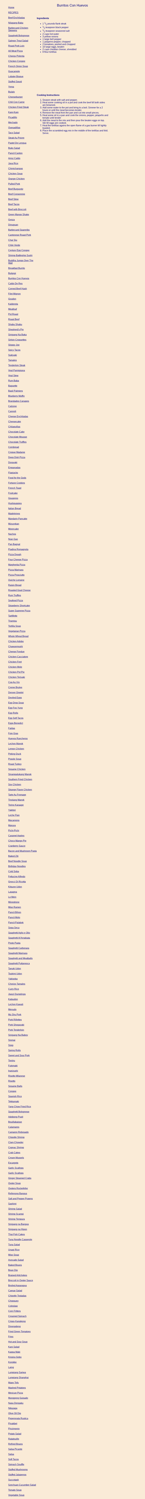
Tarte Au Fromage (17, 795)
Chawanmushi (15, 646)
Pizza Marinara (15, 570)
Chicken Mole (15, 667)
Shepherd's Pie (16, 329)
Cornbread (13, 447)
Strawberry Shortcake (19, 605)
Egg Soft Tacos (15, 718)
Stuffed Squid (15, 81)
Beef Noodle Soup (17, 861)
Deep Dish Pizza (16, 457)
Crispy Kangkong (17, 1321)
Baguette (12, 386)
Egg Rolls (13, 713)
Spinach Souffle (16, 1464)
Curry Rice (13, 989)
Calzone (12, 406)
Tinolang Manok (16, 800)
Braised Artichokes (17, 1275)
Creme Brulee (15, 687)
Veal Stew (13, 375)
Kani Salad (13, 1347)
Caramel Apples (16, 835)
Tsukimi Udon (15, 973)
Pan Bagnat (14, 544)
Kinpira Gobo (15, 1357)
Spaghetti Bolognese (18, 35)
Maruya (12, 825)
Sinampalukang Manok (19, 774)
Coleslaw (13, 1306)
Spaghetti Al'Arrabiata (19, 938)
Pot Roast (13, 314)
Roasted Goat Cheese (19, 590)
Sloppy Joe (14, 345)
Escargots (13, 1163)
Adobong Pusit (15, 1117)
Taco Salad (14, 132)
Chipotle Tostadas (17, 1296)
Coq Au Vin (14, 682)
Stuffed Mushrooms (18, 1469)
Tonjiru (11, 1060)
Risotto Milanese (16, 1076)
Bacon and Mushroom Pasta (22, 851)
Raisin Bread (14, 585)
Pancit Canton (15, 153)
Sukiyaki (12, 355)
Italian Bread (14, 508)
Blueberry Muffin (16, 396)
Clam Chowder (15, 1142)
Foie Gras (13, 733)
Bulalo (11, 92)
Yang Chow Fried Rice (19, 1106)
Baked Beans (15, 1265)
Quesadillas (14, 127)
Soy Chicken (14, 784)
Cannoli (12, 411)
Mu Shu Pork (14, 1014)
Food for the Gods (17, 478)
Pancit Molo (14, 917)
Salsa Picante (15, 1449)
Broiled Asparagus (17, 1285)
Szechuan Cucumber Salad (22, 1485)
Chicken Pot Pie (16, 672)
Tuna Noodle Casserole (20, 1239)
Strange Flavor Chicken (20, 789)
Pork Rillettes (15, 1019)
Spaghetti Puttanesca (19, 963)
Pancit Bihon (14, 912)
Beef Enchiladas (16, 17)
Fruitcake (13, 493)
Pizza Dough (14, 554)
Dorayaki (12, 462)
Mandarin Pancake (17, 518)
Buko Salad (14, 148)
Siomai (11, 1040)
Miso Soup (13, 1255)
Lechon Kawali (15, 1004)
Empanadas (14, 467)
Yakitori (12, 810)
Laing (11, 1367)
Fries (10, 1336)
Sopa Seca (13, 927)
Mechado (13, 122)
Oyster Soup (14, 1183)
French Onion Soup (18, 66)
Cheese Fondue (16, 651)
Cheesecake (14, 421)
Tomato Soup (15, 1490)
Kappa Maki (14, 1352)
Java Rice (13, 163)
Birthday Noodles (17, 866)
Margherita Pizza (16, 564)
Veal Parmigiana (16, 370)
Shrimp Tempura (16, 1219)
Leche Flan (14, 815)
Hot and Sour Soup (17, 1342)
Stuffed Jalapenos (17, 1474)
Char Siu (12, 240)
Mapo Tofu (13, 1382)
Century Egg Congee (18, 250)
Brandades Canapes (18, 401)
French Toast (14, 488)
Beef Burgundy (15, 189)
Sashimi (12, 1203)
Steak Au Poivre (16, 138)
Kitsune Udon (15, 887)
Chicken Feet (15, 662)
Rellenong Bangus (17, 1193)
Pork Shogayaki (16, 1025)
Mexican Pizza (15, 1393)
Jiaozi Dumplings (17, 994)
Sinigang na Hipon (17, 1229)
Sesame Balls (15, 1086)
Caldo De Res (15, 283)
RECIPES (13, 12)
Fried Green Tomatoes (19, 1331)
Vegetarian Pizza (16, 631)
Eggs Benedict (15, 723)
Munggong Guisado (18, 1398)
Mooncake (13, 529)
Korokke (12, 1362)
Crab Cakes (14, 1152)
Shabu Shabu (15, 324)
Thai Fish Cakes (16, 1234)
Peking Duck (14, 754)
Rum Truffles (14, 595)
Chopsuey (13, 1301)
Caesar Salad (15, 1290)
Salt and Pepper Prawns (20, 1198)
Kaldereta (13, 304)
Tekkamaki (13, 1101)
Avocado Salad (16, 1260)
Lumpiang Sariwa (17, 1372)
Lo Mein (12, 897)
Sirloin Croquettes (17, 340)
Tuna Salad (14, 1244)
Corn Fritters (14, 1311)
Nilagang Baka (15, 23)
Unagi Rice (14, 1250)
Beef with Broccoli (17, 209)
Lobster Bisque (15, 76)
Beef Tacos (13, 204)
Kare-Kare (13, 112)
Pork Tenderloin (16, 1030)
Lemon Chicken (16, 749)
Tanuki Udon (14, 968)
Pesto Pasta (14, 943)
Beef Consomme (16, 194)
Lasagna (12, 892)
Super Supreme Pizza (19, 610)
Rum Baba (13, 380)
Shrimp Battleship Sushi (20, 255)
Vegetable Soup (16, 1495)
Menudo (12, 1009)
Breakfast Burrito (16, 268)
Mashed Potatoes (17, 1388)
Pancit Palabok (16, 922)
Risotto (11, 1081)
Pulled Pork (14, 184)
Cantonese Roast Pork (19, 235)
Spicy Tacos (14, 350)
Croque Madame (16, 452)
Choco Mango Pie (17, 841)
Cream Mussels (16, 1157)
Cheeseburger (15, 97)
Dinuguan (13, 225)
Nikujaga (12, 1408)
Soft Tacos (13, 1459)
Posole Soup (14, 759)
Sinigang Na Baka (17, 334)
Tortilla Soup (14, 626)
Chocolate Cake (16, 432)
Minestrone (13, 902)
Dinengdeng (14, 1326)
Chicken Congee (16, 61)
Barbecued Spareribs (19, 230)
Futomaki (13, 1065)
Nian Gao (13, 539)
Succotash (13, 1480)
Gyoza (11, 219)
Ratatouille (13, 1439)
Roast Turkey (15, 764)
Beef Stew (13, 199)
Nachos (12, 534)
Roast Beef (13, 319)
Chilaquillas (14, 426)
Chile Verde (14, 245)
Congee (12, 1091)
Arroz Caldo (14, 158)
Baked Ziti (13, 856)
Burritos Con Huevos (18, 278)
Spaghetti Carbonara (18, 948)
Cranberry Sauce (16, 846)
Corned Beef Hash (17, 288)
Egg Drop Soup (16, 703)
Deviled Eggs (15, 697)
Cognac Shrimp (16, 1147)
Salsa (11, 1454)
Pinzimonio (14, 1428)
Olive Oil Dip (14, 1413)
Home (11, 7)
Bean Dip (13, 1270)
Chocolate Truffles (17, 442)
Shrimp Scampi (16, 1214)
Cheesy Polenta (16, 56)
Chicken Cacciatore (18, 656)
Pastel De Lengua (17, 143)
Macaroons (13, 820)
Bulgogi (12, 273)
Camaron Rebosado (18, 1132)
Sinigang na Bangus (18, 1224)
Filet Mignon (14, 294)
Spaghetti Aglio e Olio (19, 933)
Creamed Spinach (17, 1316)
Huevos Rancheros (18, 738)
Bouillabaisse (15, 1122)
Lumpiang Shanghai (18, 1377)
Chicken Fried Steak (18, 107)
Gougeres (13, 498)
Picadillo (12, 117)
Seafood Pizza (15, 600)
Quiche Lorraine (16, 580)
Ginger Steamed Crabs (19, 1178)
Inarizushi (13, 1071)
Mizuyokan (13, 524)
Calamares (13, 1127)
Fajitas (11, 728)
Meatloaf (12, 309)
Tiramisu (12, 621)
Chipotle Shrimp (16, 1137)
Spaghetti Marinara (17, 953)
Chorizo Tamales (16, 984)
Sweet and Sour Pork (19, 1055)
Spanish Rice (15, 1096)
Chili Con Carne (16, 102)
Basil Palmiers (15, 391)
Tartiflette (12, 616)
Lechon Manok (15, 743)
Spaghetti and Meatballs (20, 958)
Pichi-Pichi (13, 830)
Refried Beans (15, 1444)
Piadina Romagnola (18, 549)
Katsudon (13, 999)
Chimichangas (15, 168)
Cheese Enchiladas (18, 416)
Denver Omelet (15, 692)
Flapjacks (13, 472)
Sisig (10, 1045)
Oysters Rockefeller (18, 1188)
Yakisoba (13, 979)
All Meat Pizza (15, 51)
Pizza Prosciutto (16, 575)
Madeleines (14, 513)
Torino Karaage (16, 805)
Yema (11, 86)
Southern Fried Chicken (20, 779)
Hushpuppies (15, 503)
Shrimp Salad (15, 1209)
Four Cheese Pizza (18, 559)
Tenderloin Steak (16, 365)
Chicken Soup (15, 173)
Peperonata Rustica (18, 1418)
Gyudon (12, 299)
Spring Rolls (14, 1050)
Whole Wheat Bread (18, 636)
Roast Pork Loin (16, 46)
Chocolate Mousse (17, 437)
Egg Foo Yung (15, 708)
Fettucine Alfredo (16, 876)
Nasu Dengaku (15, 1403)
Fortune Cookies (16, 483)
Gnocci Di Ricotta (17, 881)
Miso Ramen (14, 907)
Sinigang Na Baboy (18, 1035)
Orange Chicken (16, 179)
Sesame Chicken (16, 769)
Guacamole (14, 71)
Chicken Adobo (16, 641)
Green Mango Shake (18, 214)
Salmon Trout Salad (18, 40)
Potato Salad (14, 1434)
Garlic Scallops (16, 1168)
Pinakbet (12, 1423)
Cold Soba (13, 871)
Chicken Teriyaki (16, 677)
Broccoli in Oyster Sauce (20, 1280)
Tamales (12, 360)
